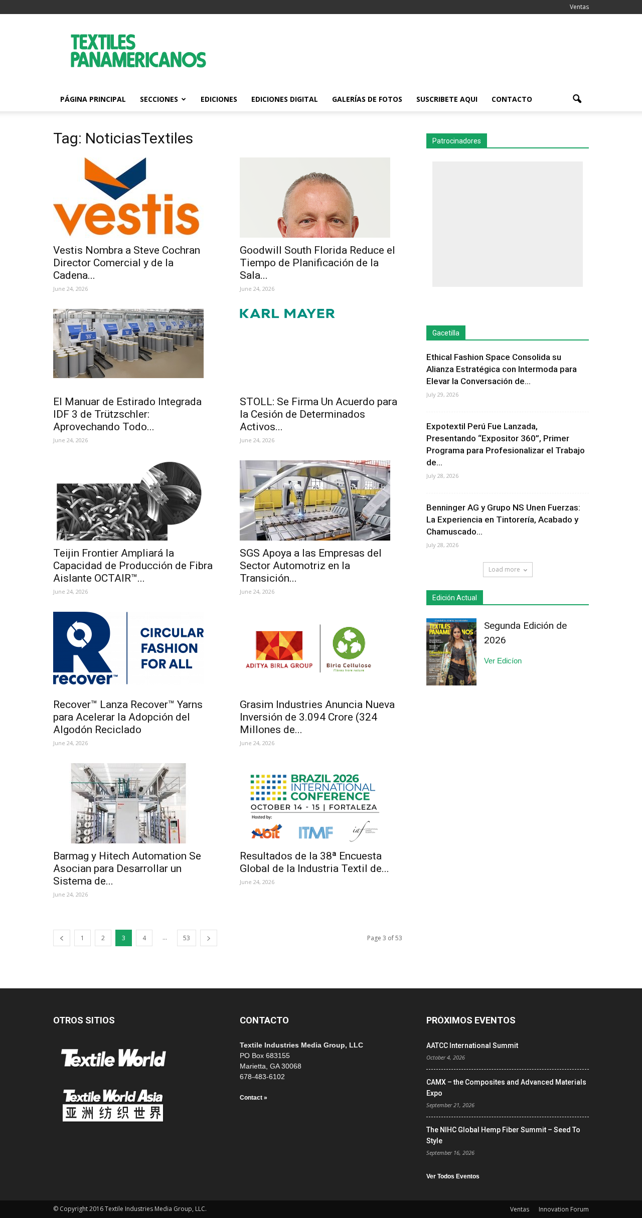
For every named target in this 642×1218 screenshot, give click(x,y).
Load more (504, 569)
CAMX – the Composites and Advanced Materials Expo (506, 1087)
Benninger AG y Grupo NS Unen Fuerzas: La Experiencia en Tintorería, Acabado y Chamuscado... (503, 519)
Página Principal (93, 99)
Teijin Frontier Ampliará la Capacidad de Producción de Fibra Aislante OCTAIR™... (133, 565)
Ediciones (219, 99)
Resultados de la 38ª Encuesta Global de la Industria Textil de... (314, 862)
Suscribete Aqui (446, 99)
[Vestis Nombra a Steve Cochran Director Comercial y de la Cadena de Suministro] (134, 197)
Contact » (253, 1097)
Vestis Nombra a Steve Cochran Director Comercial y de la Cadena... (126, 262)
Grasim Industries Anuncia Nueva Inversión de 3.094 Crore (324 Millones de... (317, 717)
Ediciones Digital (284, 99)
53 (186, 938)
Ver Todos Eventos (452, 1176)
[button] (577, 99)
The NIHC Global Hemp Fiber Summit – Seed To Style (503, 1135)
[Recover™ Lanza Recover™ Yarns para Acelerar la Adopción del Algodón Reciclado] (134, 648)
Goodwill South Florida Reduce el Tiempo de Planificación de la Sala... (317, 262)
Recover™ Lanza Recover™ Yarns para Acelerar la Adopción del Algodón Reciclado (128, 717)
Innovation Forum (564, 1209)
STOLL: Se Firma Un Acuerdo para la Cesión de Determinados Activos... (318, 414)
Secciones (159, 99)
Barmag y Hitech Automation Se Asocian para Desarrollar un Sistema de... (127, 868)
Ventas (579, 7)
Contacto (512, 99)
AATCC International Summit (472, 1045)
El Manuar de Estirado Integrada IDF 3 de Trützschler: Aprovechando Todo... (127, 414)
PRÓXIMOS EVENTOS (471, 1020)
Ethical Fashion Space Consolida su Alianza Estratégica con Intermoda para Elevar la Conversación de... (501, 369)
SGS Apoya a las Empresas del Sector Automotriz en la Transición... (311, 565)
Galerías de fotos (367, 99)
